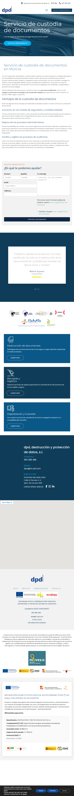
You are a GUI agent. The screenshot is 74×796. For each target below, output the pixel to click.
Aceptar (41, 791)
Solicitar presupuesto (37, 219)
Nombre (7, 174)
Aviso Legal (54, 202)
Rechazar (53, 791)
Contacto (56, 588)
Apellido (24, 174)
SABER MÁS (15, 358)
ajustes (25, 794)
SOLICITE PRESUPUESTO (62, 10)
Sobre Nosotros (41, 588)
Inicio (15, 588)
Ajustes (64, 791)
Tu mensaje (41, 174)
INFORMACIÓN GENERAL (37, 623)
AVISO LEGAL (37, 620)
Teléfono (7, 191)
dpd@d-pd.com (32, 469)
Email (6, 182)
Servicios (26, 588)
